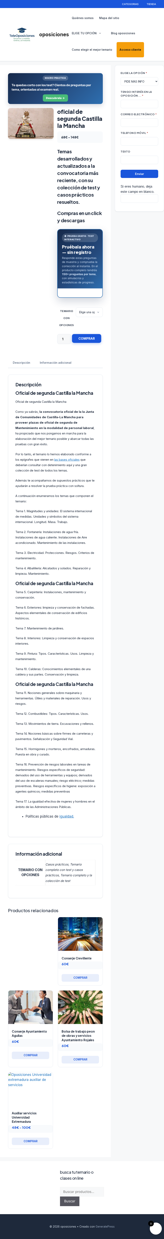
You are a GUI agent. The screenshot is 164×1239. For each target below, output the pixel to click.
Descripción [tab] (21, 362)
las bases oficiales (67, 459)
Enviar (139, 174)
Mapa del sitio (109, 18)
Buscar (69, 1201)
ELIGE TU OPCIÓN (84, 33)
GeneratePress (105, 1226)
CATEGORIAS (130, 4)
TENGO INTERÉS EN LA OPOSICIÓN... (136, 93)
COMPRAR (86, 338)
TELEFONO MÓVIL (134, 132)
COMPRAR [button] (80, 977)
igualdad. (66, 816)
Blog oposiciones (123, 33)
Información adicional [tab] (55, 362)
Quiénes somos (83, 18)
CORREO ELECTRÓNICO (139, 114)
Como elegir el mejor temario (92, 49)
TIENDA (151, 4)
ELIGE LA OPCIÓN (134, 73)
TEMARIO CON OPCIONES (66, 318)
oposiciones (54, 34)
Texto (125, 151)
